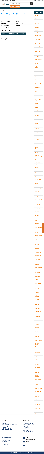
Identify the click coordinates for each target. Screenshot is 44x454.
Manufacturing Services (28, 428)
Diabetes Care (5, 444)
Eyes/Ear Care (5, 441)
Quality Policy (26, 427)
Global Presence (26, 422)
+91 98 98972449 (38, 0)
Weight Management (6, 437)
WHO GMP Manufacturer (28, 423)
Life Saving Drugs (5, 445)
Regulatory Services (27, 426)
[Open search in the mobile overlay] (21, 3)
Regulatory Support (27, 430)
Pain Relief (6, 10)
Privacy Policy (5, 426)
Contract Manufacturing (28, 431)
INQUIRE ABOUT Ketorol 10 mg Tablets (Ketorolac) (13, 33)
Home (2, 10)
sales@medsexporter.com (8, 0)
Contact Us (4, 423)
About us (4, 422)
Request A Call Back (15, 6)
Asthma (3, 439)
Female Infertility (5, 443)
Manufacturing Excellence (28, 433)
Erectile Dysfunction (6, 440)
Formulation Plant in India (28, 424)
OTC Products (5, 427)
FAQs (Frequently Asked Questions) (9, 424)
